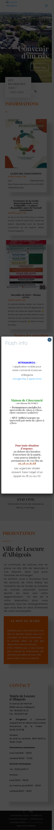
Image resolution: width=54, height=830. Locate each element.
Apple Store (35, 379)
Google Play (19, 379)
